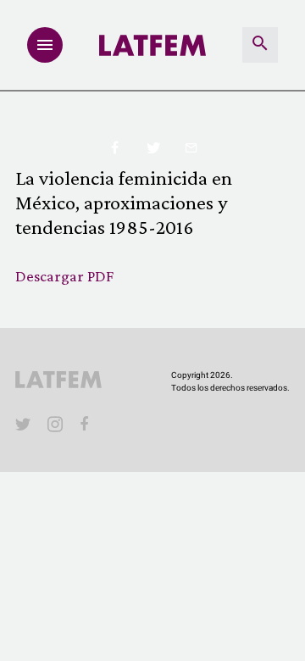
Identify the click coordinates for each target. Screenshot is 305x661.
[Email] (191, 149)
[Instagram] (55, 423)
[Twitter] (153, 149)
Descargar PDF (64, 276)
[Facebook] (87, 423)
